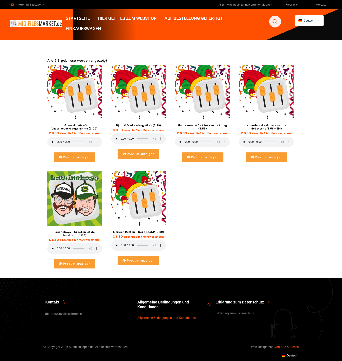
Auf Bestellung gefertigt (193, 18)
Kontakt (321, 4)
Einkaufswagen (83, 28)
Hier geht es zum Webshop (127, 18)
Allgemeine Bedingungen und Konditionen (245, 4)
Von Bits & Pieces (286, 347)
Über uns (292, 4)
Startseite (78, 18)
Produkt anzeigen (76, 157)
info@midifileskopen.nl (30, 4)
